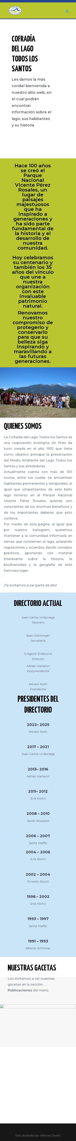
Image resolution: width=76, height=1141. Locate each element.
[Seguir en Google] (11, 1080)
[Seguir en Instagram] (19, 1080)
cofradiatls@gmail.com (27, 1073)
